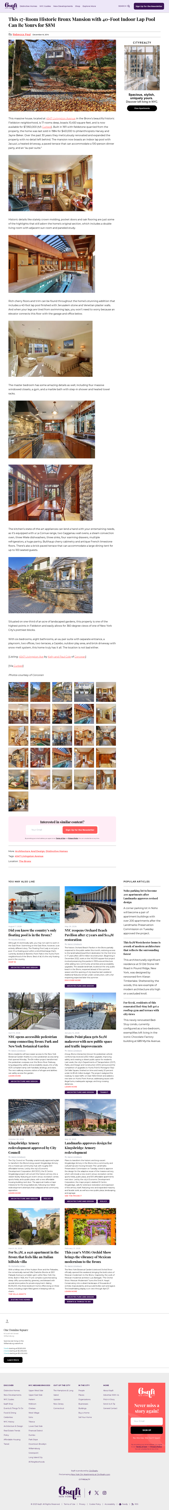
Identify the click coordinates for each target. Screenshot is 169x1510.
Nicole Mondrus (18, 939)
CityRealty (93, 1471)
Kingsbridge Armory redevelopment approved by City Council (32, 1148)
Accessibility (110, 1504)
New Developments (63, 6)
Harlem (32, 1399)
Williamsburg (34, 1448)
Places (81, 1395)
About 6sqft (108, 1390)
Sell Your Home (85, 1417)
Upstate (56, 1399)
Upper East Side (35, 1395)
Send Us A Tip (109, 1404)
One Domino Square (16, 1330)
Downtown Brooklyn (37, 1444)
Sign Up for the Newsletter (149, 6)
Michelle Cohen (18, 1266)
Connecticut (58, 1408)
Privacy (82, 1504)
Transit (104, 1092)
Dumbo (32, 1435)
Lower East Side (36, 1426)
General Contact (110, 1408)
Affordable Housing (12, 1439)
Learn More (13, 1360)
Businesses (83, 1404)
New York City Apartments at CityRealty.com (90, 1474)
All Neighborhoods (37, 1462)
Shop (77, 6)
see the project (73, 1196)
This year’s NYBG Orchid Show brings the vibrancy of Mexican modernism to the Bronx (88, 1257)
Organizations (84, 1399)
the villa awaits (17, 1294)
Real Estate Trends (12, 1431)
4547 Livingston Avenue (60, 118)
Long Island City (36, 1457)
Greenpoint (33, 1453)
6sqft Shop (8, 1404)
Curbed (46, 126)
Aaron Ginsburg (75, 944)
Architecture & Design (13, 1426)
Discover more (73, 980)
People (81, 1390)
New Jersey (58, 1404)
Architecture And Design (30, 851)
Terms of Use (60, 838)
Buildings (82, 1408)
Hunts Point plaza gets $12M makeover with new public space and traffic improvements (88, 1041)
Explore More (89, 6)
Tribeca (32, 1422)
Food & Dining (10, 1413)
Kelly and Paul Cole (59, 656)
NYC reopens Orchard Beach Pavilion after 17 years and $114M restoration (89, 935)
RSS (136, 1504)
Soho (31, 1417)
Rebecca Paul (22, 34)
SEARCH (122, 6)
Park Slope (33, 1439)
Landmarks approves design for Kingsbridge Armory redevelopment (88, 1148)
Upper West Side (36, 1390)
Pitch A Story (109, 1399)
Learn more (14, 1076)
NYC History (9, 1422)
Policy (47, 1199)
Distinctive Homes (28, 6)
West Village (34, 1413)
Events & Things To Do (79, 1302)
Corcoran (79, 656)
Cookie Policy (95, 1504)
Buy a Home (83, 1413)
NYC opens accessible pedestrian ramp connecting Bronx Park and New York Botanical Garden (33, 1041)
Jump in (12, 962)
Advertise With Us (111, 1395)
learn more (71, 1291)
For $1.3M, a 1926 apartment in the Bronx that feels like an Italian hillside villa (33, 1257)
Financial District (36, 1431)
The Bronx (25, 861)
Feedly (125, 1504)
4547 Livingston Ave (31, 656)
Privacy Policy (73, 838)
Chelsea (32, 1408)
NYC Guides (45, 6)
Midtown (32, 1404)
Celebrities (8, 1417)
